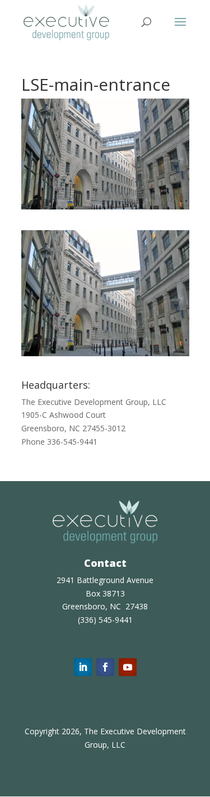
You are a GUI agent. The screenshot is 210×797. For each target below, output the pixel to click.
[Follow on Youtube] (128, 667)
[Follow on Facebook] (105, 667)
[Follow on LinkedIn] (83, 667)
